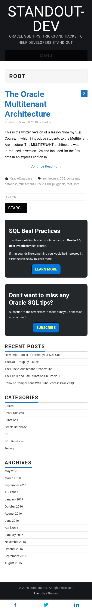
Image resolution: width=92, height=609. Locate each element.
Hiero (37, 593)
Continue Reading (46, 166)
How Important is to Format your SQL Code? (34, 355)
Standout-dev (46, 19)
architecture (50, 178)
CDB (62, 178)
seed (76, 184)
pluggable (58, 184)
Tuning (9, 448)
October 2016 (14, 506)
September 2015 (16, 556)
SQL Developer (14, 441)
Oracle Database (21, 178)
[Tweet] (46, 604)
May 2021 (11, 471)
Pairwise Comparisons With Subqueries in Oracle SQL (40, 383)
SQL (7, 434)
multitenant (26, 184)
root (69, 184)
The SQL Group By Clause (22, 362)
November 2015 (15, 542)
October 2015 (14, 549)
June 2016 (12, 521)
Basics (9, 406)
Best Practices (14, 413)
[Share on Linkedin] (76, 604)
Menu (46, 55)
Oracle (39, 184)
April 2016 (11, 528)
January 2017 (14, 499)
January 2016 (14, 535)
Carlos (46, 122)
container (73, 178)
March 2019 (13, 478)
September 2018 (16, 485)
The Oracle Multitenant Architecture (27, 104)
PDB (48, 184)
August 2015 (13, 563)
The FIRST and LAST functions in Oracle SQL (34, 376)
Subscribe (46, 327)
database (11, 184)
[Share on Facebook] (15, 604)
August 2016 (13, 513)
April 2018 (11, 492)
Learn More (46, 269)
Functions (11, 420)
